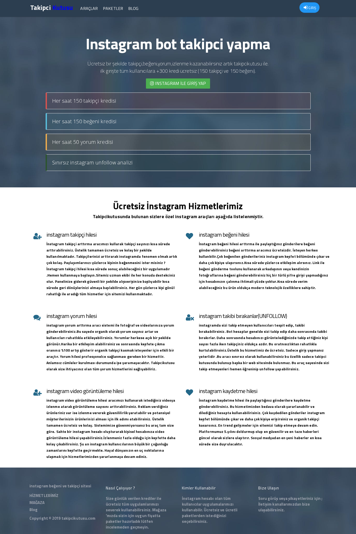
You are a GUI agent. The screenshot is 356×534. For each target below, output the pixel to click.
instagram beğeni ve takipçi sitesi (60, 486)
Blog (133, 8)
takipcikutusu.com (79, 518)
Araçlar (89, 8)
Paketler (113, 8)
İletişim (265, 504)
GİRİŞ (312, 7)
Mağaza (159, 510)
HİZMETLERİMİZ (43, 496)
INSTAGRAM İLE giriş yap (180, 83)
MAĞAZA (37, 503)
